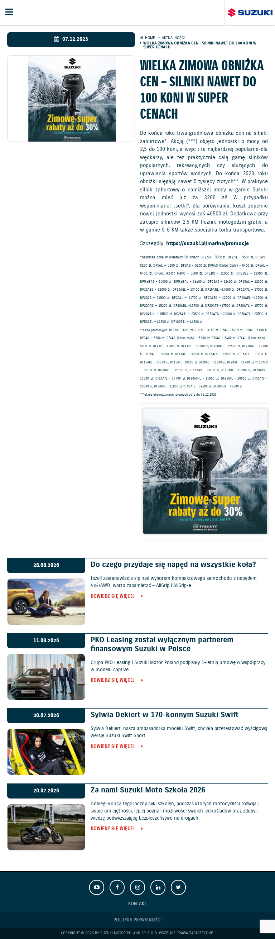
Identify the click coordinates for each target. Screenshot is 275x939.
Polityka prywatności (137, 920)
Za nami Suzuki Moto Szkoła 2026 (148, 790)
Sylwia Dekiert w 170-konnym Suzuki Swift (164, 715)
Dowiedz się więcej (113, 597)
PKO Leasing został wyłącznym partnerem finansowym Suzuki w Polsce (162, 644)
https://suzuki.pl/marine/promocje (207, 243)
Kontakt (137, 903)
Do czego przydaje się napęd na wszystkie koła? (173, 565)
